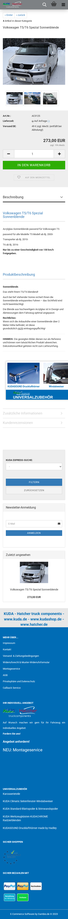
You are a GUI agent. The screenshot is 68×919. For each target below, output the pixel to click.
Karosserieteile (11, 793)
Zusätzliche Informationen (22, 413)
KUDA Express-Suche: (19, 460)
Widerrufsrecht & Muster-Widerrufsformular (26, 662)
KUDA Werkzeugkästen (16, 816)
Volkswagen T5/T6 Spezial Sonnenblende (34, 589)
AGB (5, 675)
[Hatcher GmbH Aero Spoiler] (11, 4)
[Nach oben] (57, 913)
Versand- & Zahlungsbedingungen (21, 655)
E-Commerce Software (22, 914)
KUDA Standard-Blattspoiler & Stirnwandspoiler (30, 808)
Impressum (9, 643)
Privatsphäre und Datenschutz (19, 681)
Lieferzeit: (8, 121)
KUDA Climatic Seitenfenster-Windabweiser (28, 801)
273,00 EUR (34, 597)
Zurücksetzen (34, 490)
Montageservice (11, 668)
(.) (49, 121)
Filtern (34, 482)
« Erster (9, 15)
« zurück (20, 15)
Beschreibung (13, 197)
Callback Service (12, 687)
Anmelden (34, 533)
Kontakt (7, 649)
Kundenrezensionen (18, 423)
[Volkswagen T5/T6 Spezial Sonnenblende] (34, 61)
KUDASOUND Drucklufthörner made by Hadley (30, 827)
